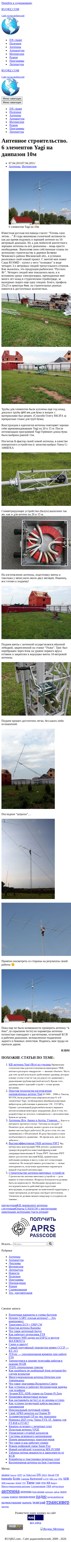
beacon (13, 1475)
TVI (24, 1483)
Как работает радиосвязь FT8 (27, 1334)
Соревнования (18, 1289)
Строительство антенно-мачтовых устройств (36, 1172)
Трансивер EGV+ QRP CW (25, 1324)
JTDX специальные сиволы (26, 1367)
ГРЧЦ (43, 1483)
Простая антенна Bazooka (25, 1327)
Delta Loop (31, 1475)
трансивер (57, 1502)
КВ (48, 1482)
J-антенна (25, 1479)
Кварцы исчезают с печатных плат (30, 1426)
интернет (49, 1492)
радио (41, 1496)
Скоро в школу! (18, 1344)
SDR (66, 1478)
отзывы (5, 1496)
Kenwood (36, 1478)
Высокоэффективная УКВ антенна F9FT (34, 1143)
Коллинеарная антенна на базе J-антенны (34, 1462)
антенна (10, 1491)
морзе (63, 1491)
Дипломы (15, 1263)
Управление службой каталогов (28, 1432)
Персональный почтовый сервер (29, 1409)
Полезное (15, 43)
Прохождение (17, 1283)
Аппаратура (16, 50)
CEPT (19, 1475)
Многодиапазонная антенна (15, 1486)
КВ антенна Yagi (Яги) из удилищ (30, 1064)
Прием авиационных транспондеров (31, 1439)
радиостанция (11, 1502)
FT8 (57, 1475)
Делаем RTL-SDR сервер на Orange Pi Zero (35, 1393)
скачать (27, 1502)
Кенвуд (54, 1483)
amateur (5, 1474)
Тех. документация (20, 1292)
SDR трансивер (8, 1483)
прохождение (27, 1496)
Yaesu (30, 1482)
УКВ (48, 1486)
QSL (60, 1479)
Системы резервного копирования (30, 1436)
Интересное (16, 53)
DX (39, 1474)
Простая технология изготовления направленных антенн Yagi (30, 1092)
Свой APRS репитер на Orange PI (29, 1413)
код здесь (35, 1522)
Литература (16, 64)
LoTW (46, 1479)
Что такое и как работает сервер (28, 1442)
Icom (16, 1478)
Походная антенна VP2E (24, 1429)
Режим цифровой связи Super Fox (30, 1446)
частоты (5, 1506)
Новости (14, 1273)
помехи (14, 1496)
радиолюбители (55, 1496)
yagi (37, 1482)
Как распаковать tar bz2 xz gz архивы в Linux (36, 1400)
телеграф (38, 1502)
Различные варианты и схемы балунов (33, 1314)
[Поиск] (50, 1244)
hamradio (6, 1478)
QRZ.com (53, 1479)
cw (24, 1475)
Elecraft (51, 1475)
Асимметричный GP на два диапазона (32, 1416)
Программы (16, 60)
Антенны (15, 47)
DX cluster (15, 40)
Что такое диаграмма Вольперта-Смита (33, 1383)
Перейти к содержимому (16, 3)
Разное (13, 57)
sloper (18, 1482)
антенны (25, 1491)
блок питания (38, 1492)
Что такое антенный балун (25, 1331)
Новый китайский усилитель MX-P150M (34, 1449)
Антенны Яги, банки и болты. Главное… (34, 1120)
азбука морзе (58, 1486)
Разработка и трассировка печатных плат (34, 1459)
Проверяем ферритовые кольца (28, 1396)
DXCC (44, 1475)
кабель (57, 1492)
